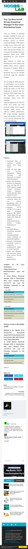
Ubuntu (7, 530)
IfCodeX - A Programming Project (11, 542)
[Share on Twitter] (18, 375)
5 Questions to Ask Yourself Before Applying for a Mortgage (17, 492)
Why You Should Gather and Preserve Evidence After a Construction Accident (17, 513)
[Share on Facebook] (8, 375)
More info (13, 547)
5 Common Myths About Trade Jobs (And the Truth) (17, 505)
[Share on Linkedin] (8, 379)
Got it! (23, 546)
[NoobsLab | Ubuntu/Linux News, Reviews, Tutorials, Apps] (14, 7)
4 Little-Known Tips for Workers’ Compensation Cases (16, 499)
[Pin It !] (18, 379)
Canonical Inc (8, 532)
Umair (5, 410)
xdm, (6, 415)
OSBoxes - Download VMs (10, 540)
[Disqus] (14, 440)
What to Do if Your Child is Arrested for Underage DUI (17, 485)
